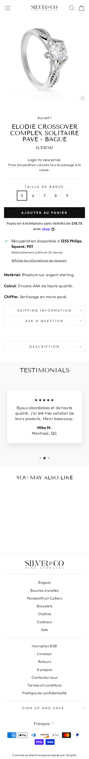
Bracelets (44, 606)
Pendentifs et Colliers (44, 598)
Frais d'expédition (22, 165)
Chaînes (44, 614)
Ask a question (44, 321)
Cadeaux (44, 622)
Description (44, 346)
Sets (44, 629)
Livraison (44, 654)
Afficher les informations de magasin (38, 260)
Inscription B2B (44, 646)
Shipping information (44, 310)
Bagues (44, 582)
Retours (44, 661)
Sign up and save (43, 708)
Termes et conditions (44, 685)
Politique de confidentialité (44, 693)
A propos (44, 669)
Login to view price (44, 159)
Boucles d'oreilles (44, 590)
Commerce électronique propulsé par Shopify (44, 755)
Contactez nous (45, 677)
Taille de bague (45, 187)
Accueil (43, 118)
